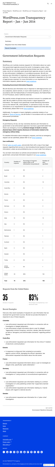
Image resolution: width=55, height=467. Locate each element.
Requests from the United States (15, 45)
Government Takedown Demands (42, 410)
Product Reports (7, 11)
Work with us (6, 444)
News (4, 426)
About (4, 431)
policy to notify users (14, 145)
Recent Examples (10, 48)
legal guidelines (31, 81)
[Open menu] (51, 3)
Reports (5, 423)
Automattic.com (7, 439)
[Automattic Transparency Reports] (11, 3)
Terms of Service (15, 114)
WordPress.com (17, 11)
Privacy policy (6, 442)
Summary (8, 41)
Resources (5, 428)
